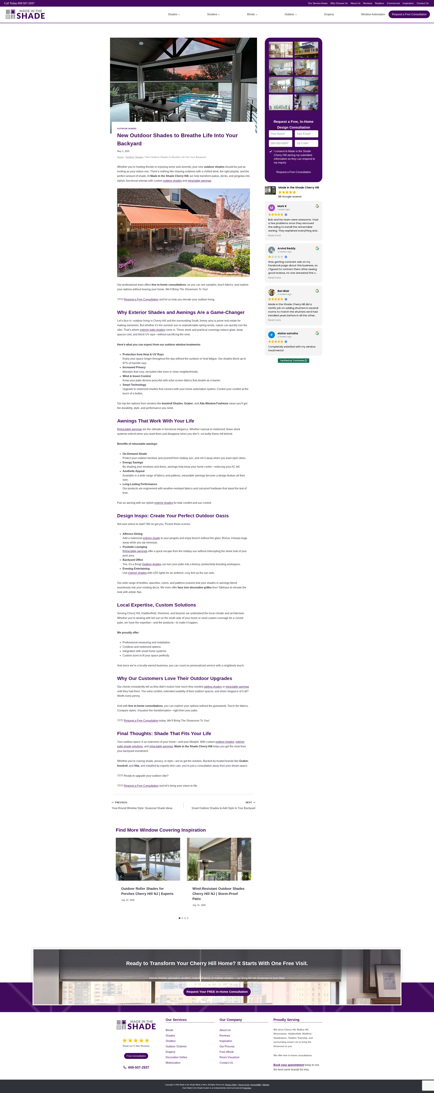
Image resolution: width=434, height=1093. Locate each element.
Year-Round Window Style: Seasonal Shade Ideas (142, 805)
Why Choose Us (339, 3)
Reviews (367, 3)
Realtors (379, 3)
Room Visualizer (230, 1057)
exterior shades (163, 502)
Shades (170, 1035)
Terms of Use (244, 1085)
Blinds (169, 1030)
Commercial (393, 3)
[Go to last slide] (121, 876)
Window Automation (373, 14)
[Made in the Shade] (136, 1025)
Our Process (227, 1046)
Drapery (329, 14)
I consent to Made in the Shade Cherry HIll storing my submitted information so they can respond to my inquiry (294, 157)
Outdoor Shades (126, 129)
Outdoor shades (151, 564)
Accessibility (256, 1085)
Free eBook (227, 1051)
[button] (281, 50)
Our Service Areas (318, 3)
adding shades (213, 686)
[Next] (246, 876)
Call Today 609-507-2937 (19, 3)
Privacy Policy (231, 1085)
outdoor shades (172, 180)
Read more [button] (274, 235)
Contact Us (423, 3)
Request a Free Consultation (409, 14)
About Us (355, 3)
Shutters (171, 1040)
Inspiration (408, 3)
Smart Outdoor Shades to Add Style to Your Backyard (223, 805)
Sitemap (266, 1085)
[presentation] (148, 859)
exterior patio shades (152, 329)
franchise (247, 1088)
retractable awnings (199, 180)
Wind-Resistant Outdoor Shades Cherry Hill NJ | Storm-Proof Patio (218, 894)
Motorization (173, 1062)
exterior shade (151, 538)
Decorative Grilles (176, 1057)
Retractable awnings (129, 429)
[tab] (179, 918)
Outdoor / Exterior (176, 1046)
